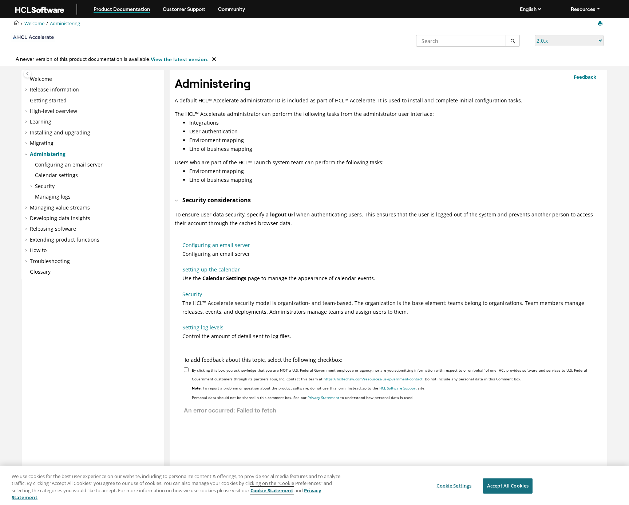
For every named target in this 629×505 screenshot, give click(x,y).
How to (38, 250)
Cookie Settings (453, 485)
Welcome (41, 78)
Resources (583, 9)
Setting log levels (202, 327)
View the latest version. (180, 59)
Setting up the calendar (211, 269)
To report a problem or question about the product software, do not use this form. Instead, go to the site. (309, 388)
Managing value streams (60, 207)
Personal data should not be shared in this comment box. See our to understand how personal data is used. (303, 397)
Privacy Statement (323, 397)
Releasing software (53, 228)
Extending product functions (64, 239)
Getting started (48, 100)
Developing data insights (60, 218)
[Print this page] (601, 24)
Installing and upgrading (60, 132)
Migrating (42, 143)
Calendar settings (56, 175)
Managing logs (53, 196)
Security (45, 186)
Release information (54, 89)
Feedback (585, 77)
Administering (65, 23)
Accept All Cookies (508, 485)
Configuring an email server (69, 164)
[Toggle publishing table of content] (27, 74)
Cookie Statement (271, 490)
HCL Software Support (398, 388)
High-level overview (53, 110)
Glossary (40, 271)
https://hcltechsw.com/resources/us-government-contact (373, 378)
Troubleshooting (50, 261)
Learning (40, 121)
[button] (27, 79)
